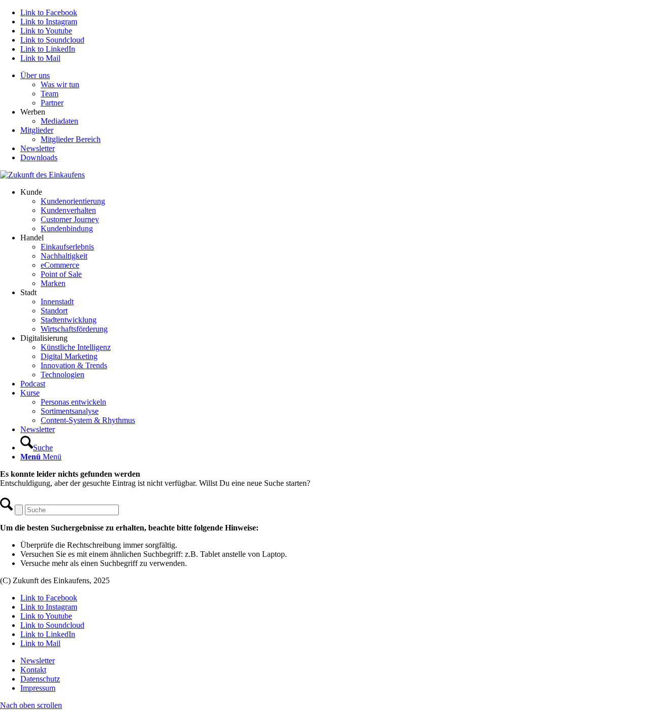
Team (49, 93)
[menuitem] (335, 89)
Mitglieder (36, 130)
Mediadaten (59, 121)
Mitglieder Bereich (71, 139)
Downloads (38, 157)
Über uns (35, 75)
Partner (52, 102)
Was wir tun (60, 84)
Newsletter (37, 148)
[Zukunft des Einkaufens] (42, 174)
